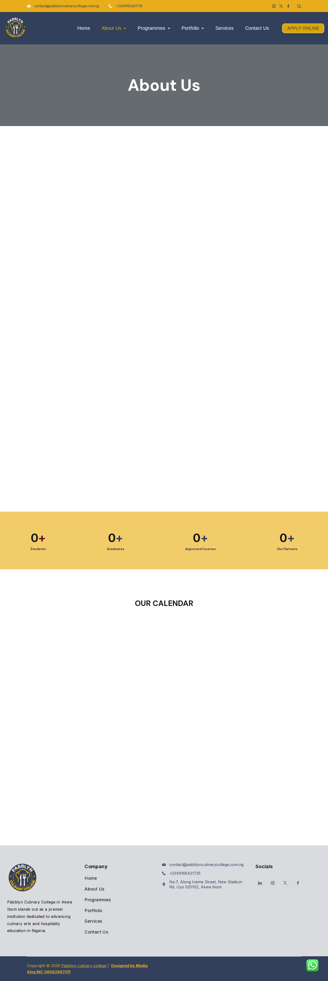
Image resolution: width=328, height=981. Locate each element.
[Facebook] (288, 6)
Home (83, 28)
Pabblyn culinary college (83, 965)
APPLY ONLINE (303, 28)
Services (224, 28)
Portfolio (190, 28)
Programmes (151, 28)
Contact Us (257, 28)
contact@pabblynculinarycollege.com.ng (66, 6)
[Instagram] (274, 6)
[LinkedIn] (260, 882)
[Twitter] (281, 6)
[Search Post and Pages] (297, 6)
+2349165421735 (129, 6)
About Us (111, 28)
